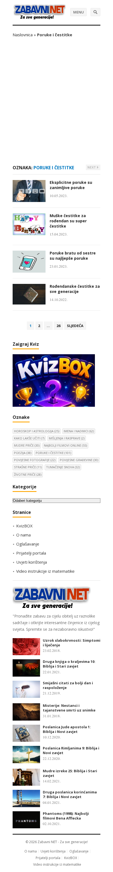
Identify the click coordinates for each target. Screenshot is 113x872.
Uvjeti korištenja (31, 562)
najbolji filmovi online (65, 445)
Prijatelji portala (31, 553)
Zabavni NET (47, 842)
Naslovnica (23, 34)
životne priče (27, 474)
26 (58, 325)
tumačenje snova (63, 467)
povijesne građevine (79, 460)
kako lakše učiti (29, 438)
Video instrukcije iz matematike (45, 571)
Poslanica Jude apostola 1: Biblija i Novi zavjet (67, 729)
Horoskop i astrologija (36, 431)
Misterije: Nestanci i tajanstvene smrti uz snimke (69, 708)
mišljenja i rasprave (66, 438)
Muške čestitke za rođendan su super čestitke (68, 221)
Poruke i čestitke (53, 453)
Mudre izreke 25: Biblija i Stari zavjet (70, 773)
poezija (22, 453)
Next (92, 167)
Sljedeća (75, 325)
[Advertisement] (56, 101)
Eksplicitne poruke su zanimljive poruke (71, 185)
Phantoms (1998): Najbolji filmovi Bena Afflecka (66, 816)
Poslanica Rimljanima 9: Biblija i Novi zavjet (71, 750)
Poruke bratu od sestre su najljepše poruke (73, 255)
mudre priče (26, 445)
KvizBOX (24, 525)
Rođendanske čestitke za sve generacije (75, 289)
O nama (23, 535)
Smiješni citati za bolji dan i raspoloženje (68, 685)
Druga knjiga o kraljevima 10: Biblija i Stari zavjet (69, 664)
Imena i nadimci (79, 431)
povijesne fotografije (34, 460)
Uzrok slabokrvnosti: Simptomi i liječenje (71, 642)
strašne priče (28, 467)
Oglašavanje (27, 544)
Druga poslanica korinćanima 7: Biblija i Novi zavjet (70, 794)
